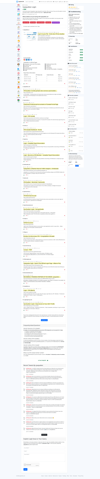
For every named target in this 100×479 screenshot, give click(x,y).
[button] (47, 360)
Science (18, 79)
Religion (18, 75)
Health (19, 51)
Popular (60, 475)
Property (18, 70)
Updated (50, 1)
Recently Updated (73, 95)
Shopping (18, 84)
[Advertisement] (44, 48)
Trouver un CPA (28, 65)
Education (18, 20)
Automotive (18, 6)
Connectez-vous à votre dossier (31, 67)
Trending (64, 475)
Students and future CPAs (51, 64)
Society (18, 88)
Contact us (48, 66)
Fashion (18, 33)
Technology (18, 97)
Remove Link (55, 475)
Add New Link (44, 320)
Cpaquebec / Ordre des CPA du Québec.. (33, 64)
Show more (44, 434)
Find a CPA (27, 66)
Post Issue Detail (56, 22)
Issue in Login (26, 22)
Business (18, 11)
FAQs (68, 475)
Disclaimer (75, 475)
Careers (18, 15)
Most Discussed (43, 1)
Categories (56, 1)
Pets (18, 66)
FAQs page (80, 33)
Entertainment (18, 24)
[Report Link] (64, 83)
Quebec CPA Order (28, 69)
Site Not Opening (40, 22)
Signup (66, 1)
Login (62, 1)
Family (19, 29)
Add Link (50, 475)
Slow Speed (33, 22)
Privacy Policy (80, 475)
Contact (46, 475)
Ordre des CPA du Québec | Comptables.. (54, 69)
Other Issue (48, 22)
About (42, 475)
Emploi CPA (48, 65)
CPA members (49, 67)
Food (18, 42)
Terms (71, 475)
